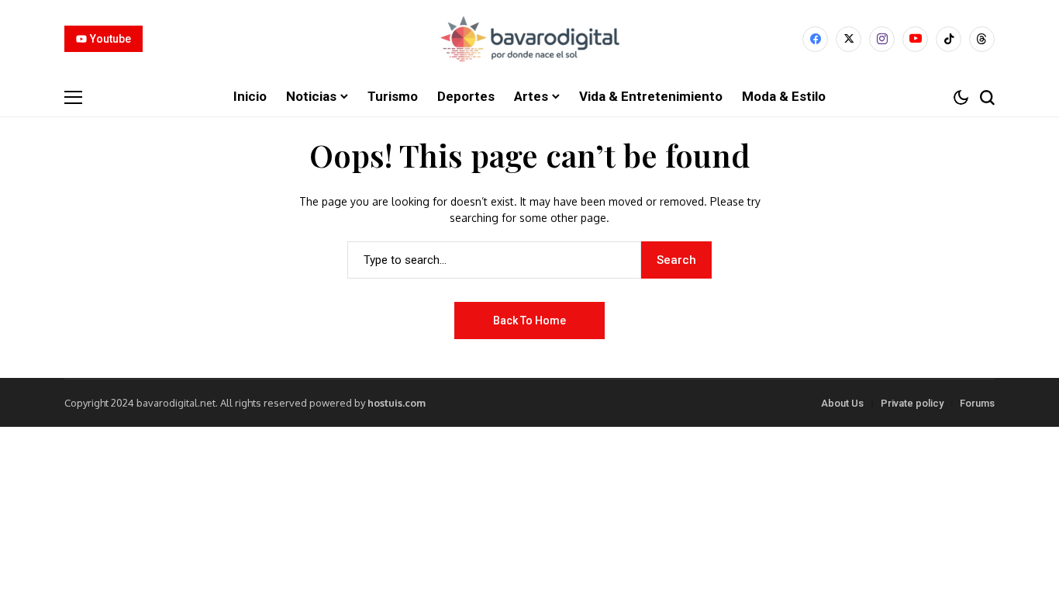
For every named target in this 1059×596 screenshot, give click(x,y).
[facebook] (815, 39)
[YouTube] (915, 39)
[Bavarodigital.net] (529, 39)
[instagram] (882, 39)
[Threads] (982, 39)
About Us (842, 403)
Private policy (912, 403)
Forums (977, 403)
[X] (848, 39)
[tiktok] (948, 39)
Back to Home (529, 320)
